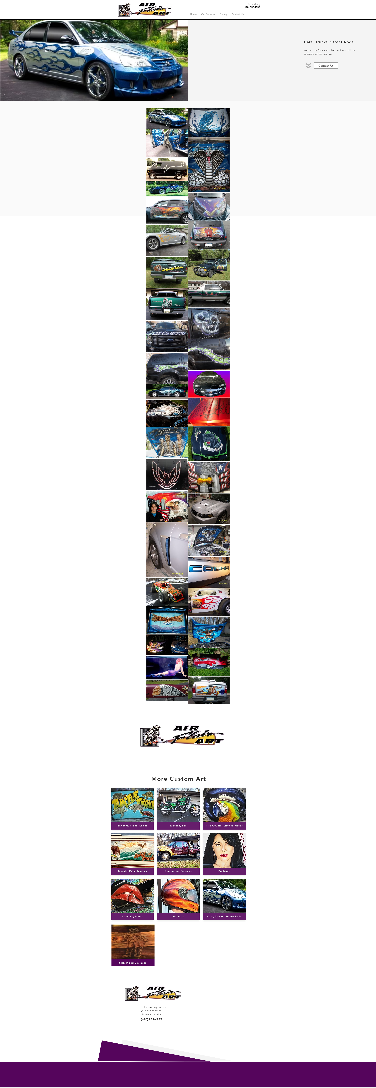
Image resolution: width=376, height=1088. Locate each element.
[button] (208, 14)
